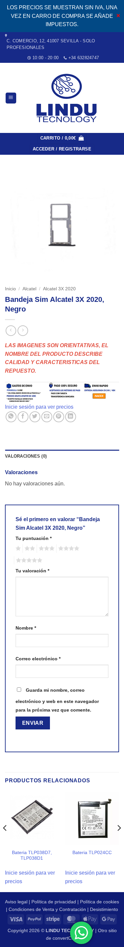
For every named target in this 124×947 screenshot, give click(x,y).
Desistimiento (104, 909)
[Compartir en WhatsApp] (11, 416)
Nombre (26, 628)
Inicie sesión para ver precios (39, 407)
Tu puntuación (34, 538)
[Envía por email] (46, 416)
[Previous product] (23, 330)
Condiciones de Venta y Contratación (47, 909)
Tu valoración (32, 570)
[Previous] (5, 841)
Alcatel (29, 288)
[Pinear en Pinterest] (58, 416)
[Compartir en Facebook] (23, 416)
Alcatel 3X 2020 (59, 288)
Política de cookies (99, 901)
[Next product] (11, 330)
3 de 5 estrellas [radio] (46, 548)
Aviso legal (16, 901)
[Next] (119, 841)
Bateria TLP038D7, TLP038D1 (32, 855)
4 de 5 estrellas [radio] (67, 548)
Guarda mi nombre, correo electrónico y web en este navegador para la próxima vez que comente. (57, 700)
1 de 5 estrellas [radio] (17, 548)
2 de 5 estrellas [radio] (28, 548)
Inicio (10, 288)
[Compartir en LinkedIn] (70, 416)
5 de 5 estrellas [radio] (28, 560)
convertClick (65, 938)
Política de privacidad (53, 901)
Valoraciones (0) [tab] (26, 456)
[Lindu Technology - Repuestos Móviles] (67, 98)
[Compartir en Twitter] (34, 416)
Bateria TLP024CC (92, 852)
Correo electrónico (38, 658)
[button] (11, 98)
